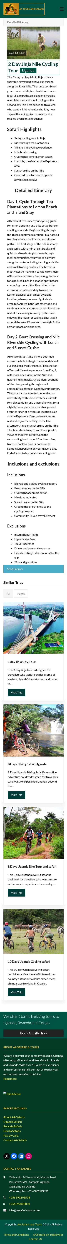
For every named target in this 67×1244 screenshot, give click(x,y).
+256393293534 (19, 1197)
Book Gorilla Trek (33, 1033)
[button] (62, 9)
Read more (10, 1078)
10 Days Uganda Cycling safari (29, 961)
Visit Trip (16, 692)
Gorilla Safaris (12, 1130)
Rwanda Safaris (12, 1126)
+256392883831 (19, 1203)
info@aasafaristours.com (24, 1210)
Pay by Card (10, 1135)
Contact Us (35, 1238)
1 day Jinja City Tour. (22, 662)
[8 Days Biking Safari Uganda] (33, 730)
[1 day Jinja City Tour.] (33, 628)
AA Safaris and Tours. (29, 1224)
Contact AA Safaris (15, 1140)
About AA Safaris (14, 1117)
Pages (21, 593)
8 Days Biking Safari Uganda (27, 764)
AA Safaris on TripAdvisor (48, 1234)
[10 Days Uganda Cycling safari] (33, 931)
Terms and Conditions (16, 1234)
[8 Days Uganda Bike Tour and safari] (33, 833)
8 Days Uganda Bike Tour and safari (32, 866)
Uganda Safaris (12, 1121)
